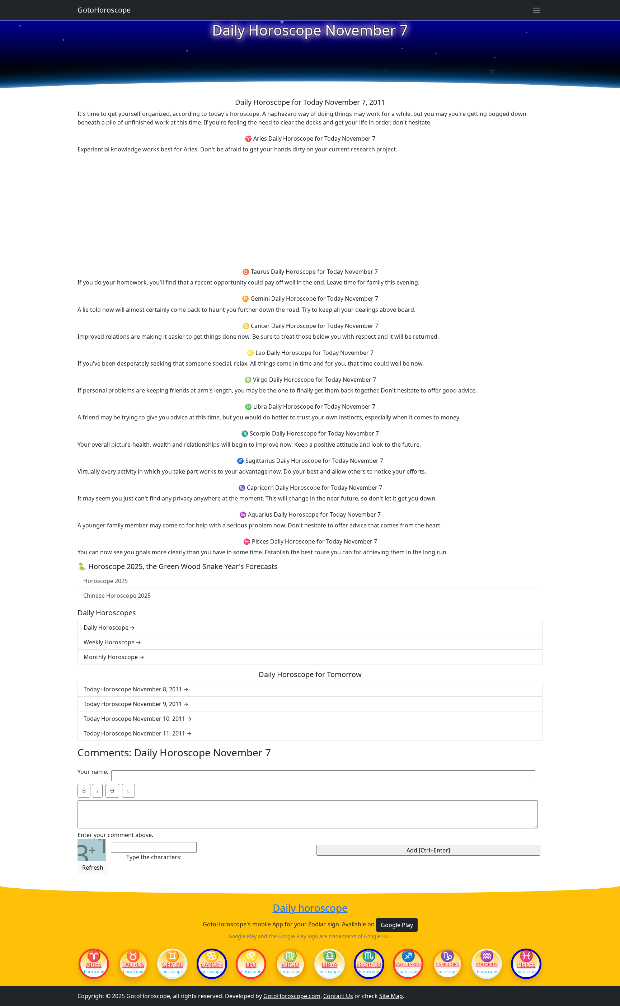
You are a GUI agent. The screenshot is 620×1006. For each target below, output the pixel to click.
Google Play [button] (397, 925)
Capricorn (448, 965)
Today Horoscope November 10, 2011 (134, 719)
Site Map (391, 996)
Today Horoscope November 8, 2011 (133, 689)
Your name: (93, 772)
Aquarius (487, 965)
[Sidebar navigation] (536, 10)
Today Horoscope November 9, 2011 (133, 704)
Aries (94, 965)
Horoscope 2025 (105, 581)
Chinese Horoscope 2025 (117, 596)
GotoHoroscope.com (291, 996)
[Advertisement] (310, 209)
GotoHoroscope (104, 10)
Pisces (526, 965)
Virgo (290, 965)
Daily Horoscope (106, 627)
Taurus (133, 965)
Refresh (92, 867)
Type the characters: (154, 857)
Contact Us (338, 996)
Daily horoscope (310, 908)
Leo (251, 965)
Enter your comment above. (115, 835)
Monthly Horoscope (111, 657)
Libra (329, 965)
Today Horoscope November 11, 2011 (134, 733)
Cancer (212, 965)
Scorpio (368, 965)
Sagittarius (408, 965)
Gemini (172, 965)
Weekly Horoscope (109, 642)
